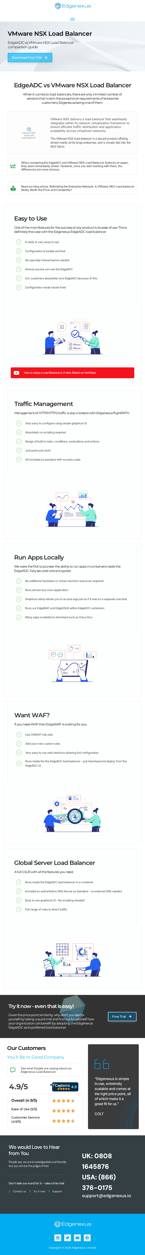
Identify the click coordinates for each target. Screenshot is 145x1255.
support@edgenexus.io (106, 1195)
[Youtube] (77, 1237)
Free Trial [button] (119, 1016)
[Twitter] (67, 1237)
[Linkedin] (57, 1237)
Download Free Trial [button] (27, 57)
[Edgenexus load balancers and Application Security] (72, 1223)
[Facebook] (87, 1237)
